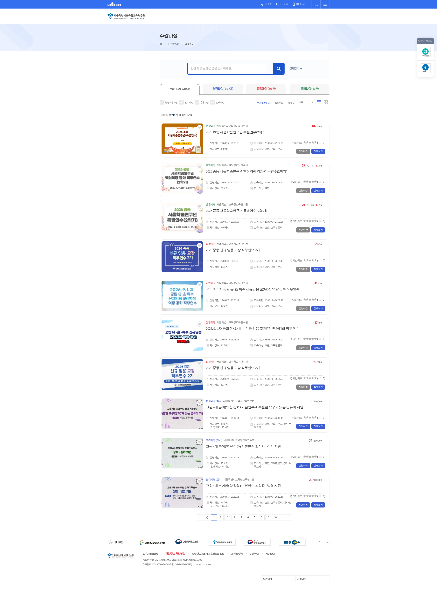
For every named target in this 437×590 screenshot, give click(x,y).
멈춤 (323, 542)
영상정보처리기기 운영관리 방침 (208, 553)
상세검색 (294, 68)
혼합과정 (310, 89)
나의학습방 (173, 44)
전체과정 (179, 89)
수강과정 (189, 44)
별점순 (291, 102)
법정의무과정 (171, 102)
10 (275, 517)
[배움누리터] (114, 4)
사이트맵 (270, 553)
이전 (319, 542)
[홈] (161, 44)
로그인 (267, 4)
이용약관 (254, 553)
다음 (327, 542)
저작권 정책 (237, 553)
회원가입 (283, 4)
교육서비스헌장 (150, 553)
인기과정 (189, 102)
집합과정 (266, 89)
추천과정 (204, 102)
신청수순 (279, 102)
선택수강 (220, 102)
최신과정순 (264, 102)
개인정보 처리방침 (175, 553)
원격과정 (223, 89)
